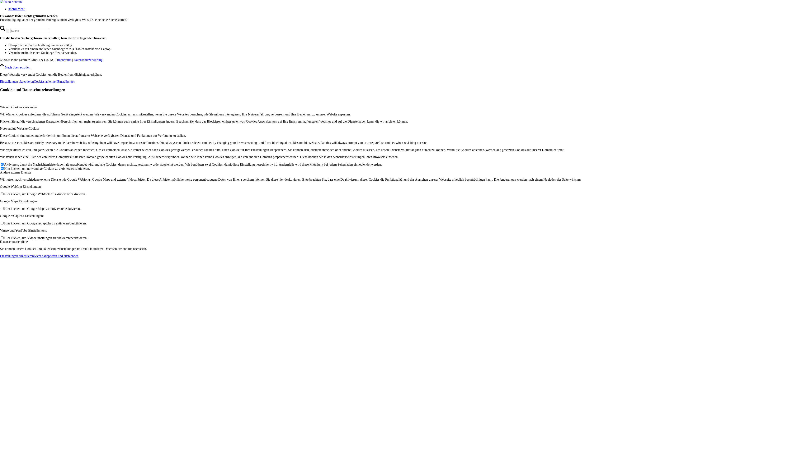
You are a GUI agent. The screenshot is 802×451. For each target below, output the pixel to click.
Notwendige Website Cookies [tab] (19, 128)
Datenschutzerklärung (88, 60)
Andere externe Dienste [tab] (15, 172)
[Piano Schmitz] (11, 2)
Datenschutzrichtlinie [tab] (14, 241)
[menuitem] (405, 9)
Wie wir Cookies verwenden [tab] (19, 107)
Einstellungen (66, 81)
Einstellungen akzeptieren (17, 81)
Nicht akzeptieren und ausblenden (56, 256)
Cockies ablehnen (45, 81)
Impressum (64, 60)
